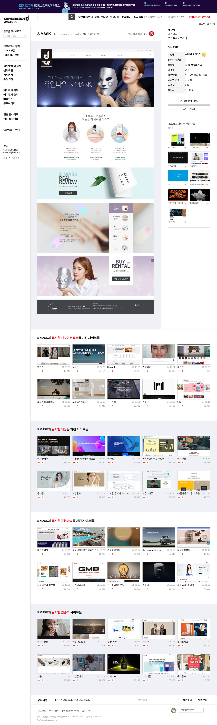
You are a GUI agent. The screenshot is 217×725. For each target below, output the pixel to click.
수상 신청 (8, 79)
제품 (205, 75)
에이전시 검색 (10, 90)
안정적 (188, 80)
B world (111, 367)
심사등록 (138, 17)
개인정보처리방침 (70, 710)
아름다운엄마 (78, 641)
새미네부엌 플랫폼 (46, 584)
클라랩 (40, 493)
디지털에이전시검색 (155, 17)
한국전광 (111, 401)
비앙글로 (76, 493)
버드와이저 (42, 550)
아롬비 (145, 584)
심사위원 (8, 70)
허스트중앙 (42, 641)
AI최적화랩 (172, 147)
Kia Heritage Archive (151, 550)
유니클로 (181, 676)
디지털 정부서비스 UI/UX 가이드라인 (125, 493)
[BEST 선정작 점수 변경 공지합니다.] (95, 703)
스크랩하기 (191, 109)
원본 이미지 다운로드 (190, 100)
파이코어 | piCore (185, 584)
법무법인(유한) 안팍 (197, 184)
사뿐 (39, 676)
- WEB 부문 (9, 50)
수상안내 (115, 17)
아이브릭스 (172, 166)
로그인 (202, 23)
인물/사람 (196, 75)
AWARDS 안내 (85, 17)
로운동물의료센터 (45, 401)
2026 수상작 (101, 17)
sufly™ (75, 367)
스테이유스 (147, 367)
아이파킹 (181, 458)
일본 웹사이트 (10, 114)
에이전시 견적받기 (176, 17)
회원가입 (211, 23)
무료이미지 (9, 103)
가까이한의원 (113, 550)
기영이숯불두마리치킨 (176, 203)
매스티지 (193, 166)
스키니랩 (146, 676)
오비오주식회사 (79, 401)
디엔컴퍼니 (77, 676)
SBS (179, 401)
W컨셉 (40, 367)
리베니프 (111, 676)
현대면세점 (182, 641)
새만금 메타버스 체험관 (83, 458)
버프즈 (180, 367)
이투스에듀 (147, 493)
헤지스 (145, 641)
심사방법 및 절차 (12, 66)
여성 (187, 69)
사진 (187, 75)
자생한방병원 (183, 550)
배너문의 (187, 700)
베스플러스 (42, 458)
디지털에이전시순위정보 (199, 17)
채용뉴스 (8, 99)
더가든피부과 (195, 147)
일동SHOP (112, 641)
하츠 (169, 184)
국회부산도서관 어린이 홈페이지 (158, 458)
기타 (187, 85)
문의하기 (126, 17)
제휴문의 (202, 700)
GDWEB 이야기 (11, 130)
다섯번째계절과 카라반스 (84, 550)
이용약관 (53, 710)
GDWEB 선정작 (11, 46)
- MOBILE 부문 (11, 55)
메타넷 (110, 458)
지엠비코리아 (78, 584)
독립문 (145, 401)
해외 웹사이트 (10, 119)
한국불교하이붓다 (115, 584)
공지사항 (86, 710)
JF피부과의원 (194, 203)
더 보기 (171, 128)
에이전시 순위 (10, 94)
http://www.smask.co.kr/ (77, 34)
